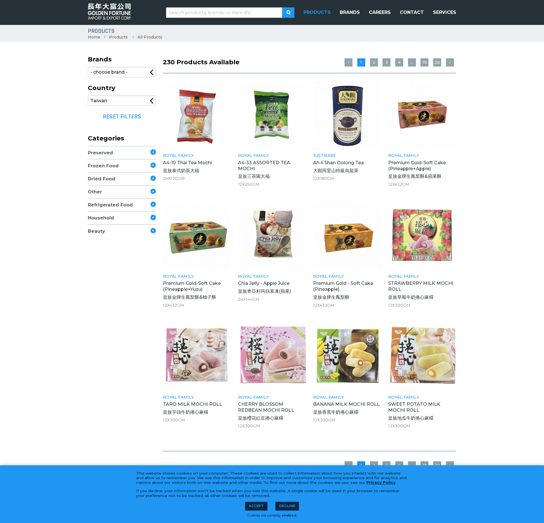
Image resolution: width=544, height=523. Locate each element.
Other (95, 192)
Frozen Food (103, 165)
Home (94, 37)
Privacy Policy (381, 482)
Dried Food (101, 179)
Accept (256, 506)
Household (101, 218)
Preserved (100, 152)
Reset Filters (122, 117)
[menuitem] (317, 12)
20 (437, 62)
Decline (287, 506)
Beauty (96, 231)
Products (118, 37)
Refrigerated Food (110, 205)
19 (424, 62)
